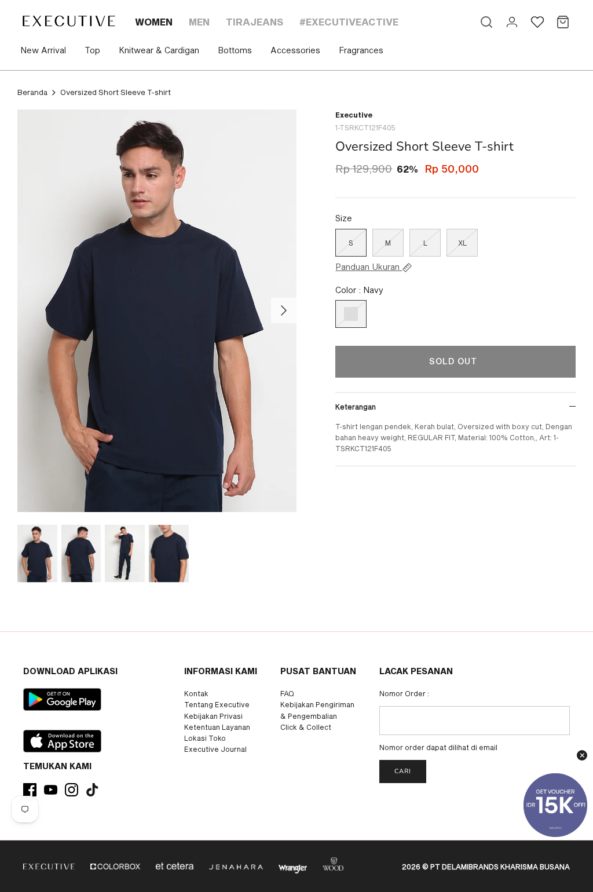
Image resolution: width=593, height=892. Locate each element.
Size (343, 218)
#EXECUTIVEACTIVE (348, 21)
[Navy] (351, 314)
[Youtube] (50, 789)
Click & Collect (305, 727)
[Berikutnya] (283, 310)
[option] (156, 311)
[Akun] (512, 22)
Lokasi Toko (205, 738)
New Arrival (43, 50)
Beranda (32, 92)
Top (92, 50)
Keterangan (355, 407)
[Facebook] (29, 789)
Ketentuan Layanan (217, 727)
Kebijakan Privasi (213, 716)
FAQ (287, 693)
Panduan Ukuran (368, 267)
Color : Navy (359, 290)
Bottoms (235, 50)
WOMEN (154, 21)
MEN (199, 21)
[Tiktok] (92, 789)
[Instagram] (71, 789)
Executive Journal (215, 749)
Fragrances (361, 50)
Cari (402, 771)
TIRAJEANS (254, 21)
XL (462, 243)
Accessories (295, 50)
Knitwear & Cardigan (159, 50)
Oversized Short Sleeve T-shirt (115, 92)
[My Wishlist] (537, 22)
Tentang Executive (217, 704)
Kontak (196, 693)
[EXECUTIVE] (68, 21)
